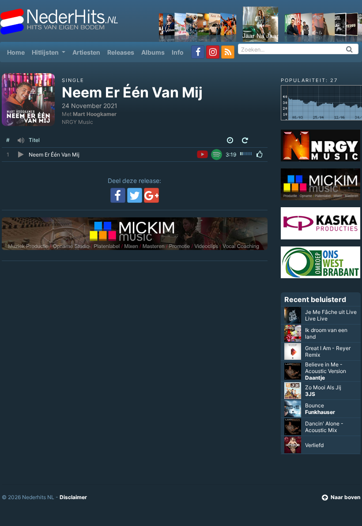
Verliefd (314, 445)
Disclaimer (73, 497)
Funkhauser (320, 412)
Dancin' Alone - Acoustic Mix (324, 426)
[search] (349, 49)
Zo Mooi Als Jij (323, 387)
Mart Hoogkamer (95, 114)
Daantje (315, 377)
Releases (120, 52)
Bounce (314, 405)
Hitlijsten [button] (46, 52)
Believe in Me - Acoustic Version (325, 367)
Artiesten (86, 52)
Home (17, 52)
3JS (310, 394)
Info (178, 52)
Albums (153, 52)
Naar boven (345, 497)
